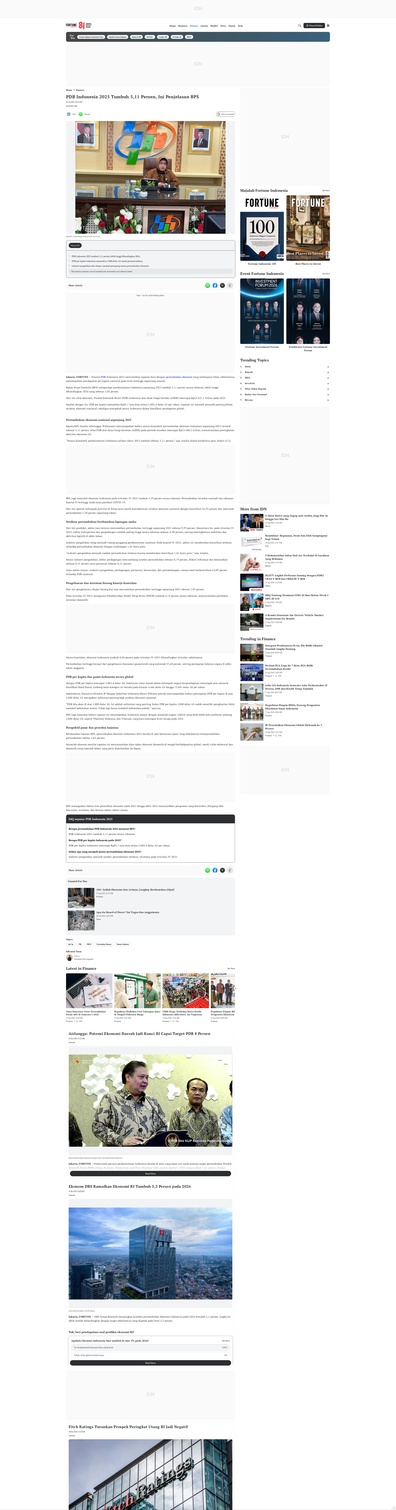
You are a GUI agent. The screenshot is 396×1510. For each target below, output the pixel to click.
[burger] (328, 25)
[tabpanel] (150, 264)
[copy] (229, 285)
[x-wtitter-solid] (222, 285)
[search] (300, 25)
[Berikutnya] (235, 988)
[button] (150, 1347)
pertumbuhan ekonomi (179, 377)
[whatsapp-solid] (207, 285)
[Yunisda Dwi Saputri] (69, 957)
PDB (103, 377)
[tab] (76, 245)
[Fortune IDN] (79, 25)
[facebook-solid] (215, 285)
